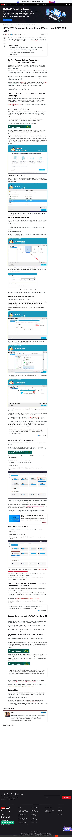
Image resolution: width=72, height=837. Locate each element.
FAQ (58, 811)
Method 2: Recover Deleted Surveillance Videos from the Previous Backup (27, 50)
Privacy (33, 831)
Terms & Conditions (37, 831)
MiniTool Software (36, 40)
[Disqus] (25, 740)
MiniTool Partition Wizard (22, 810)
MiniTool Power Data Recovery (23, 811)
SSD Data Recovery (48, 811)
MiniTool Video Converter (22, 819)
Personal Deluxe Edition (34, 417)
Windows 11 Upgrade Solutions (49, 810)
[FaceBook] (1, 817)
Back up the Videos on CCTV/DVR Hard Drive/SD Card (23, 52)
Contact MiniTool (60, 810)
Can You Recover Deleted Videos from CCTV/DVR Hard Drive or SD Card (27, 47)
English (42, 34)
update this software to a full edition (35, 506)
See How (52, 1)
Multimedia (17, 4)
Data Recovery (10, 24)
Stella (6, 34)
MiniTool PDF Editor (21, 815)
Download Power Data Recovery (36, 14)
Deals (23, 4)
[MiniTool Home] (4, 4)
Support (33, 4)
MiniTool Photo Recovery (22, 822)
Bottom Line (14, 54)
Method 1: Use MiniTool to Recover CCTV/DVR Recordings (24, 49)
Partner (28, 4)
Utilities (11, 4)
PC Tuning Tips (34, 814)
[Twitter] (11, 34)
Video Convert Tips (35, 819)
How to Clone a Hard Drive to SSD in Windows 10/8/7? (24, 681)
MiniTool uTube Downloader (23, 818)
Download (45, 4)
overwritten (23, 82)
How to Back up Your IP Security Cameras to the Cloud (27, 598)
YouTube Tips (34, 818)
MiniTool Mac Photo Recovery (23, 823)
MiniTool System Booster (22, 814)
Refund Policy (60, 814)
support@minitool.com (32, 701)
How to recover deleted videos (14, 104)
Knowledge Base (34, 822)
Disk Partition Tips (34, 810)
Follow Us (44, 712)
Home (4, 24)
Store (39, 4)
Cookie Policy (51, 835)
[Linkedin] (6, 817)
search (66, 4)
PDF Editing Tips (34, 815)
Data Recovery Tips (35, 811)
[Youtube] (9, 817)
